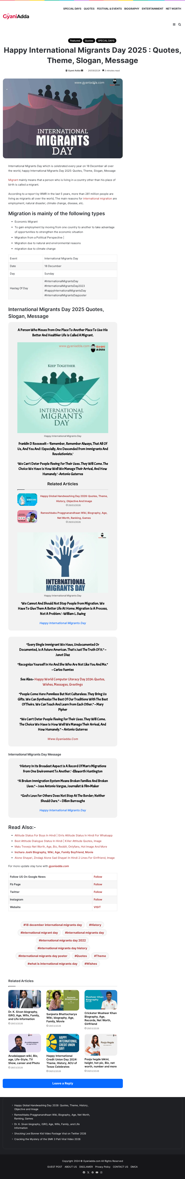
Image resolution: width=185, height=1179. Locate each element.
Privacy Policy (102, 1166)
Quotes (89, 40)
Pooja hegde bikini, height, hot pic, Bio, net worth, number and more (101, 1063)
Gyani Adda (74, 70)
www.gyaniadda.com (63, 739)
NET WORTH (173, 8)
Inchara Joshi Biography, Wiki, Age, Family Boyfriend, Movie (54, 852)
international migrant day (40, 932)
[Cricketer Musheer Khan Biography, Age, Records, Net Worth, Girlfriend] (101, 999)
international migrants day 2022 (63, 940)
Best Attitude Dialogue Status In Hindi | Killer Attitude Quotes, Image (58, 841)
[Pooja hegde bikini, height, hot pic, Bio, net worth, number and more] (101, 1045)
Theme (101, 956)
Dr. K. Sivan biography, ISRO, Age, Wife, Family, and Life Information (24, 1015)
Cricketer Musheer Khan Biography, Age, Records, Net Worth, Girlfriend (101, 1018)
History (96, 925)
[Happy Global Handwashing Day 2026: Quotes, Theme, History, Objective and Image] (27, 499)
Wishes (91, 963)
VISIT (97, 907)
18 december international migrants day (53, 925)
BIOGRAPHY (131, 8)
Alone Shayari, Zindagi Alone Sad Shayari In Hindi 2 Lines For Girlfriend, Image (65, 857)
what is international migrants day (53, 963)
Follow (98, 876)
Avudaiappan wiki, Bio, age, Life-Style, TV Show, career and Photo (24, 1059)
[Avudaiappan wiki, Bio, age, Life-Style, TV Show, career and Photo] (24, 1043)
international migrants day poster (43, 956)
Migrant (13, 180)
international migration (97, 198)
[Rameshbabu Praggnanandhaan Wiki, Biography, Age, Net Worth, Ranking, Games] (27, 516)
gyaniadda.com (59, 866)
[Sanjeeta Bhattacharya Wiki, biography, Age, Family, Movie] (62, 1000)
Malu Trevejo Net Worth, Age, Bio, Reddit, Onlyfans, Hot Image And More (61, 846)
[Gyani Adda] (16, 16)
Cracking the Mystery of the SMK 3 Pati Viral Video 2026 (47, 1139)
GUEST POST (54, 1166)
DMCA (134, 1166)
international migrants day (85, 932)
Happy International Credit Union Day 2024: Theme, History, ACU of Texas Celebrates (61, 1061)
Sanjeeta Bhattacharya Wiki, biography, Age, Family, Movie (61, 1017)
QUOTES (89, 8)
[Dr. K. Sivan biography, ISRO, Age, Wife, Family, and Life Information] (24, 999)
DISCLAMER (86, 1166)
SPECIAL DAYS (72, 8)
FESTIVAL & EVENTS (109, 8)
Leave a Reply (62, 1083)
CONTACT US (120, 1166)
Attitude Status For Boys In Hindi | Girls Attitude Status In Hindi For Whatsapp (64, 835)
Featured (75, 40)
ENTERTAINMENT (152, 8)
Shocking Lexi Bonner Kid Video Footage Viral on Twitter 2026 (50, 1133)
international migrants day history (63, 948)
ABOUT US (71, 1166)
